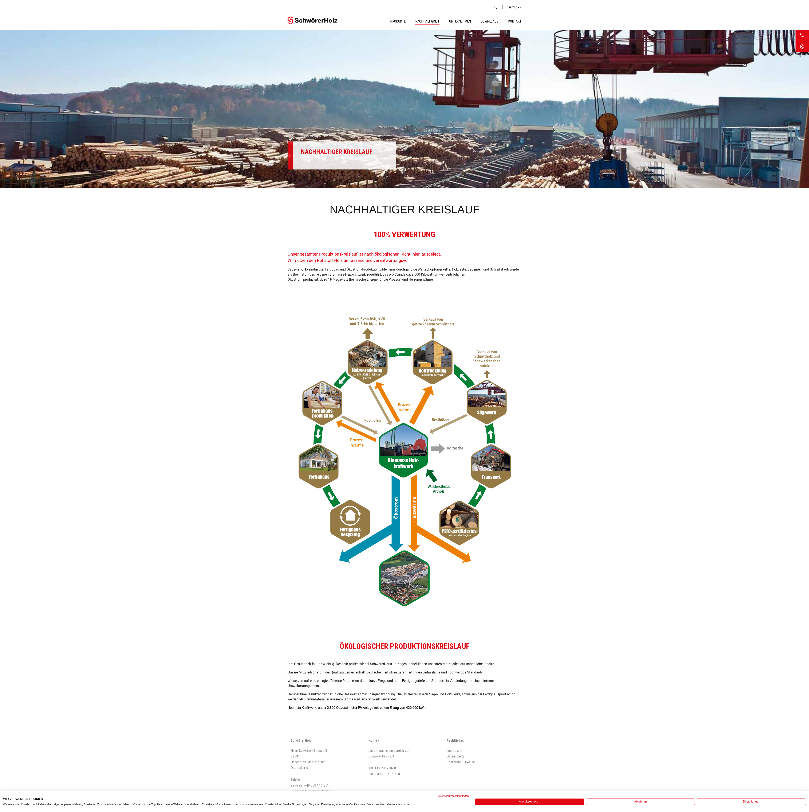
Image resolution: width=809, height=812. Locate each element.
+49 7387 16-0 (385, 768)
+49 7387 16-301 (316, 785)
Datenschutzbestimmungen (453, 796)
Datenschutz (456, 756)
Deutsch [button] (513, 7)
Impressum (454, 750)
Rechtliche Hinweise (461, 762)
